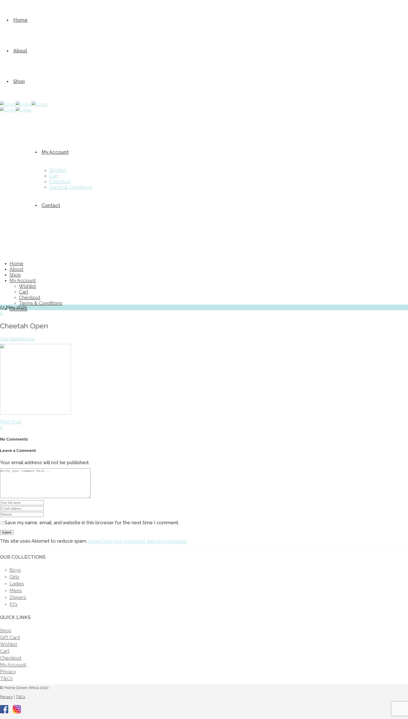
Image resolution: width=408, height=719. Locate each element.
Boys (15, 570)
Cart (4, 651)
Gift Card (10, 637)
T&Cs (20, 697)
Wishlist (8, 644)
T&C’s (6, 678)
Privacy (8, 671)
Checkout (10, 658)
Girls (14, 577)
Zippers (17, 597)
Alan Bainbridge (17, 339)
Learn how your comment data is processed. (137, 541)
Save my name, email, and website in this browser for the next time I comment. (92, 522)
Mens (15, 590)
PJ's (13, 604)
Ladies (16, 584)
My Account (13, 665)
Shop (5, 630)
